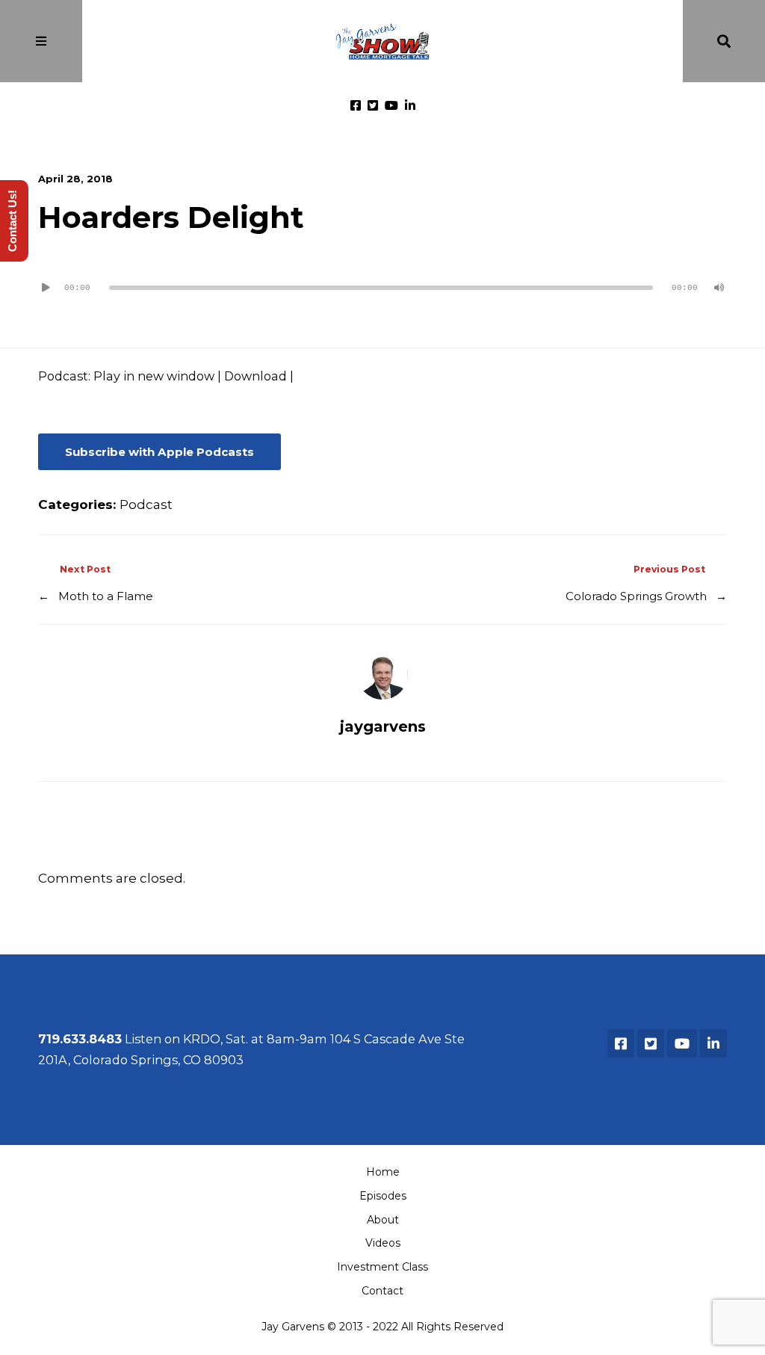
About (383, 1219)
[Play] (45, 288)
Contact (382, 1290)
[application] (382, 282)
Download (255, 375)
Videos (382, 1243)
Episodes (382, 1196)
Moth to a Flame (105, 596)
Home (383, 1172)
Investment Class (382, 1267)
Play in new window (153, 375)
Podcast (146, 504)
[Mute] (719, 288)
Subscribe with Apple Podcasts (159, 452)
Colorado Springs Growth (636, 596)
